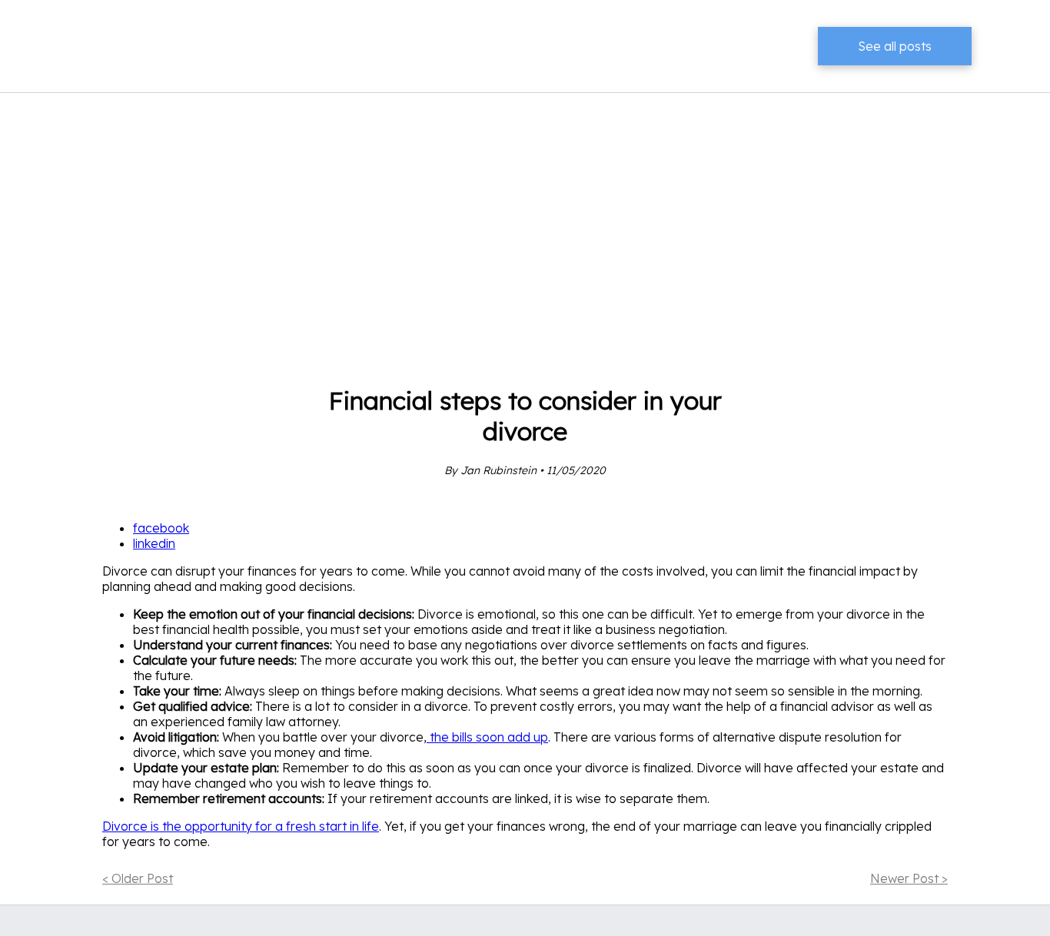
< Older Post (137, 878)
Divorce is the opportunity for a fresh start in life (240, 826)
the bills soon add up (487, 737)
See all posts (895, 46)
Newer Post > (909, 878)
